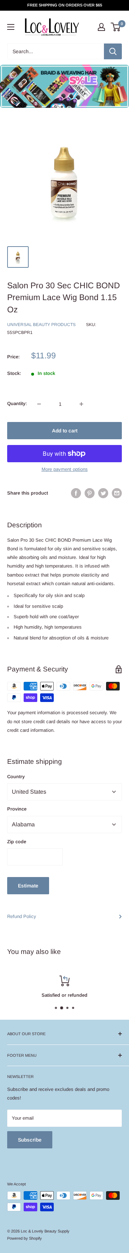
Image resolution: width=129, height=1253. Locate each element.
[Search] (113, 51)
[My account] (101, 27)
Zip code (16, 841)
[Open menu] (10, 27)
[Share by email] (117, 493)
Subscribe (30, 1140)
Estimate (28, 886)
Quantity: (17, 403)
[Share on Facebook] (76, 493)
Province (17, 809)
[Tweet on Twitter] (103, 493)
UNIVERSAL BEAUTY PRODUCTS (41, 324)
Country (16, 776)
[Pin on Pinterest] (90, 493)
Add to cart (64, 430)
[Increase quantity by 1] (81, 404)
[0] (115, 27)
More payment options (65, 469)
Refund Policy (21, 916)
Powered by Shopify (24, 1238)
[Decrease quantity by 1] (39, 404)
